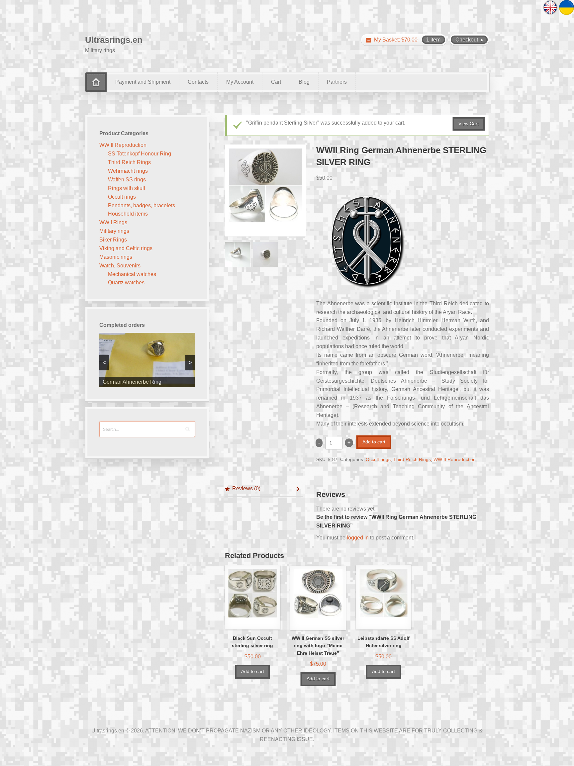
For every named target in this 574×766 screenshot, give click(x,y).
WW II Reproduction (454, 459)
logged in (358, 537)
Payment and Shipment (142, 82)
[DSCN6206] (265, 254)
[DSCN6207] (237, 254)
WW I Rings (113, 222)
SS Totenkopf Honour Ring (139, 153)
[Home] (96, 82)
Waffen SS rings (127, 179)
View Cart (468, 123)
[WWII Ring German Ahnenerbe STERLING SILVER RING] (265, 190)
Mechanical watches (132, 274)
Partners (337, 82)
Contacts (198, 82)
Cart (276, 82)
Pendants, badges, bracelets (141, 205)
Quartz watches (126, 282)
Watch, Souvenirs (120, 265)
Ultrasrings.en (114, 40)
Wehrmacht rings (128, 171)
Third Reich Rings (412, 459)
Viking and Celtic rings (125, 248)
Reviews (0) (246, 488)
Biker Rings (113, 239)
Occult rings (378, 459)
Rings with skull (126, 188)
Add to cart (373, 441)
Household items (128, 214)
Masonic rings (115, 257)
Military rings (114, 231)
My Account (239, 82)
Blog (304, 82)
